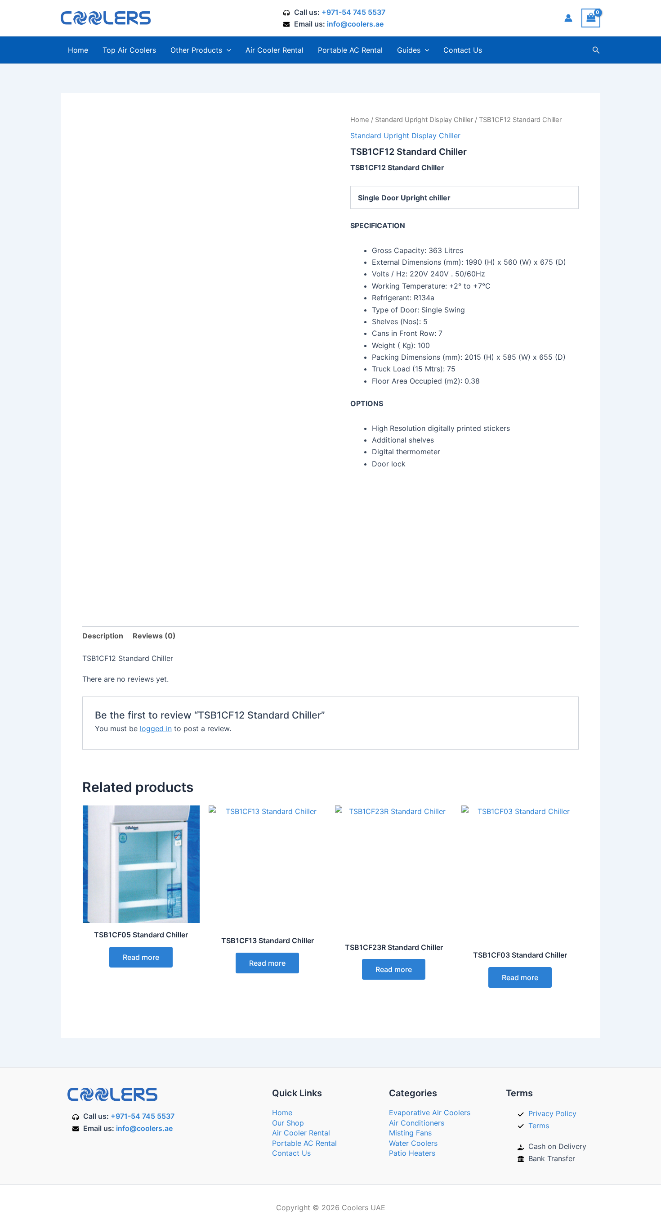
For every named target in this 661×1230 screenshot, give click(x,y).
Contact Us (462, 49)
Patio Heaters (412, 1153)
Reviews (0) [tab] (154, 635)
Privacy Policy (552, 1113)
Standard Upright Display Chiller (424, 120)
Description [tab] (102, 635)
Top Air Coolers (129, 49)
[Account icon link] (568, 18)
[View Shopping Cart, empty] (590, 18)
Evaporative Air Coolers (429, 1112)
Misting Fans (410, 1132)
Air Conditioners (416, 1122)
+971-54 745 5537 (353, 12)
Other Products (196, 49)
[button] (226, 49)
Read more (141, 957)
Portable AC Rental (350, 49)
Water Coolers (413, 1143)
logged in (156, 728)
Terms (538, 1125)
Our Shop (288, 1122)
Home (78, 49)
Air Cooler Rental (275, 49)
